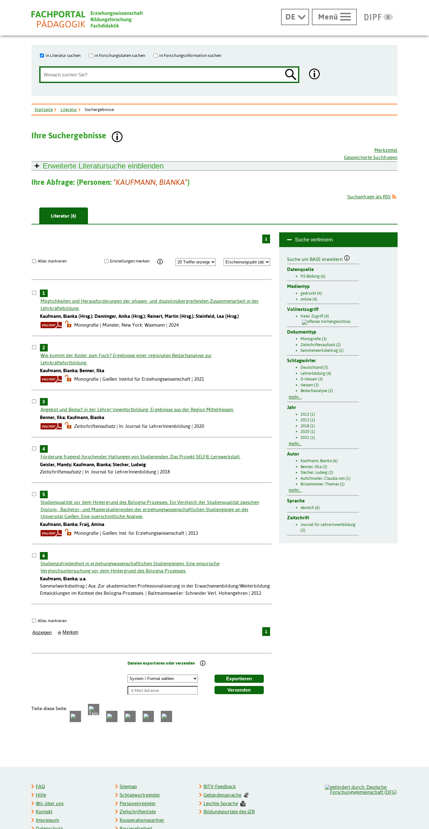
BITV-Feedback (220, 786)
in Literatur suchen (63, 55)
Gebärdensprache (223, 795)
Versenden (239, 690)
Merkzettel (386, 150)
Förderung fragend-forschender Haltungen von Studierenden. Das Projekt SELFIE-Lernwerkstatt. (141, 456)
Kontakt (44, 811)
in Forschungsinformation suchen (190, 55)
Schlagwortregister (140, 795)
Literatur (69, 109)
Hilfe (41, 795)
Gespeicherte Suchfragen (371, 157)
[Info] (160, 261)
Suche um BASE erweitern (315, 258)
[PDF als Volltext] (51, 325)
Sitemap (128, 786)
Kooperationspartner (142, 820)
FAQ (40, 786)
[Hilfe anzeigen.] (314, 75)
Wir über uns (49, 803)
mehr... (295, 397)
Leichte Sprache (221, 803)
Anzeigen (42, 632)
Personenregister (138, 803)
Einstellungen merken (129, 260)
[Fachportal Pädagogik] (87, 19)
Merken (70, 632)
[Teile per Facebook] (75, 716)
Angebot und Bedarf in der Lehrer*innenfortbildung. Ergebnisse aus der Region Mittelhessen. (137, 409)
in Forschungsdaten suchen (120, 55)
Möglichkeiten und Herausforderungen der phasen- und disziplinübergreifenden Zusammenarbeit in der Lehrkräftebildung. (150, 304)
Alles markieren (52, 260)
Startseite (44, 109)
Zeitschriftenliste (138, 811)
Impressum (47, 820)
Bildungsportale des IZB (229, 811)
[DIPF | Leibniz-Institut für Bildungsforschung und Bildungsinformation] (379, 17)
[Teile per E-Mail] (148, 716)
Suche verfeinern (314, 239)
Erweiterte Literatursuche (103, 166)
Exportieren (239, 678)
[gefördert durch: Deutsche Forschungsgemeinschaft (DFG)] (361, 788)
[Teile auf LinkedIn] (130, 716)
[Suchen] (291, 75)
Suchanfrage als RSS (369, 196)
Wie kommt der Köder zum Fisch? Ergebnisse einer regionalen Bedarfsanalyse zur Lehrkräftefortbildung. (126, 359)
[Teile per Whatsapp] (111, 716)
